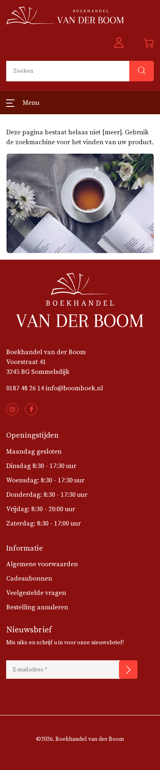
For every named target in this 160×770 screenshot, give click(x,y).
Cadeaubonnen (29, 578)
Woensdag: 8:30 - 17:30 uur (45, 480)
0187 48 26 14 (25, 388)
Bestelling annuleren (37, 607)
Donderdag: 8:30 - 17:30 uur (46, 495)
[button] (118, 43)
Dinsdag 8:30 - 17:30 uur (41, 466)
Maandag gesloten (34, 451)
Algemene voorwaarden (42, 564)
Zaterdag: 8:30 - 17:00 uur (43, 523)
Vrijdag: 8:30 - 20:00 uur (40, 509)
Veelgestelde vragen (36, 593)
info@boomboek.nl (74, 388)
